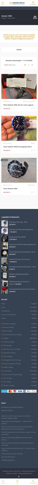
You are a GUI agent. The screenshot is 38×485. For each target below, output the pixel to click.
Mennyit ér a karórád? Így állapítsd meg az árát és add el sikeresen (16, 439)
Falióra (3, 303)
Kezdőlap (3, 18)
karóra (9, 101)
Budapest (6, 338)
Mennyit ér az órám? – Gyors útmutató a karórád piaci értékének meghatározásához (16, 417)
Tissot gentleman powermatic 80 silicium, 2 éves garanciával (23, 289)
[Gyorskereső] (35, 17)
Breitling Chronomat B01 (17, 237)
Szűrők (19, 50)
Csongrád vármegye (8, 342)
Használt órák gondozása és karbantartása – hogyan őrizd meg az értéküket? (18, 433)
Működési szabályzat (7, 410)
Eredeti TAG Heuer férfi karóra (19, 259)
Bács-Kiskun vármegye (9, 324)
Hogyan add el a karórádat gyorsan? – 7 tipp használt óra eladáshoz (17, 422)
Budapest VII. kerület (29, 101)
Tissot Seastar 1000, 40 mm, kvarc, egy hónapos (19, 105)
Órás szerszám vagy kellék (8, 314)
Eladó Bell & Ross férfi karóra (19, 282)
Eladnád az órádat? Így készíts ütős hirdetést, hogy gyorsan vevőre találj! (17, 444)
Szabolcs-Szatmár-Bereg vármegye (12, 374)
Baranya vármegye (8, 327)
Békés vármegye (7, 331)
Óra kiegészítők (5, 311)
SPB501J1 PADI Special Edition (19, 274)
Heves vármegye (7, 356)
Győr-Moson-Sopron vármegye (11, 349)
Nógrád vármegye (8, 367)
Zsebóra (3, 318)
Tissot (6, 101)
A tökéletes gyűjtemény (7, 460)
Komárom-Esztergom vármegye (12, 363)
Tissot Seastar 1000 (10, 189)
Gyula (33, 143)
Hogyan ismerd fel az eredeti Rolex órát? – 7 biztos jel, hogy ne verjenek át (18, 449)
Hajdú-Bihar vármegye (9, 353)
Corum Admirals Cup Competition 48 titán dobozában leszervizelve (23, 252)
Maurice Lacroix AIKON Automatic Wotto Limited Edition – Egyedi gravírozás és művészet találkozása (17, 428)
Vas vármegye (7, 382)
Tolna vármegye (7, 378)
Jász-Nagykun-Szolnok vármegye (12, 360)
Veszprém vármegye (8, 385)
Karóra (3, 307)
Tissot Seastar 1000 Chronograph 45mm (17, 147)
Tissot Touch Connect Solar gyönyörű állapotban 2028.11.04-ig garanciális (23, 244)
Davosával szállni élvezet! (8, 457)
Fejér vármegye (7, 345)
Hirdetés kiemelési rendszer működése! (12, 454)
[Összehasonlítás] (32, 108)
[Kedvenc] (34, 108)
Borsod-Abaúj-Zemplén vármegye (12, 334)
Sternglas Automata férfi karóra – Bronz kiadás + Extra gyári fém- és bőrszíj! (23, 267)
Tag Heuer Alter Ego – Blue (18, 222)
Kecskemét (32, 185)
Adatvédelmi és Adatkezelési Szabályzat (12, 407)
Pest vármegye (7, 371)
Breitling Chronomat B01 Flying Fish (21, 229)
